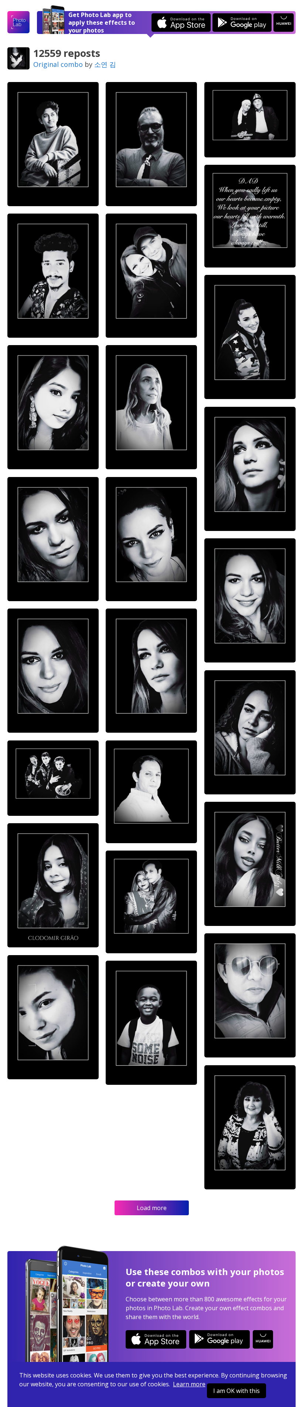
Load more (152, 1208)
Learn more (189, 1384)
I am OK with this (236, 1391)
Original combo (58, 64)
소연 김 (105, 64)
